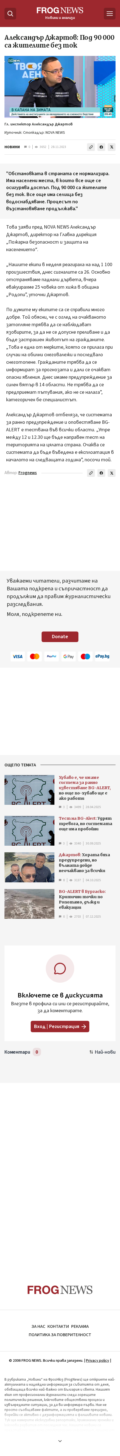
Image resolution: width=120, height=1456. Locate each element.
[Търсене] (10, 13)
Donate (60, 636)
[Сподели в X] (112, 147)
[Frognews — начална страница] (60, 1290)
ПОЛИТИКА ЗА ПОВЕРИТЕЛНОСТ (60, 1335)
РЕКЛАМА (80, 1326)
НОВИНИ (12, 147)
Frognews (27, 473)
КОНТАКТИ (58, 1326)
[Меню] (110, 13)
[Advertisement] (60, 1172)
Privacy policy (97, 1360)
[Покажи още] (60, 1441)
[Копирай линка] (91, 147)
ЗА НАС (38, 1326)
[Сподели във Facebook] (101, 147)
